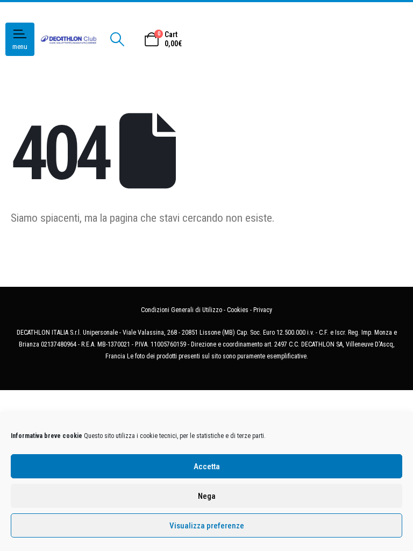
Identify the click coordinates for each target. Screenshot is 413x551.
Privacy (262, 310)
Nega (207, 496)
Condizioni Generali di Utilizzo (181, 310)
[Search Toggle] (117, 39)
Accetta (207, 466)
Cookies (237, 310)
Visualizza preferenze (206, 526)
